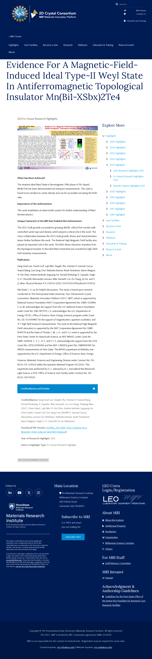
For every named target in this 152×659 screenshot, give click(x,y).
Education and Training (136, 21)
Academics (110, 531)
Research (110, 232)
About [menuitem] (12, 52)
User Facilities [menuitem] (31, 45)
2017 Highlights (117, 209)
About (109, 255)
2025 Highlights (118, 141)
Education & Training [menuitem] (103, 45)
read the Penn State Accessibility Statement (30, 567)
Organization (111, 537)
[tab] (57, 388)
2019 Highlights (117, 197)
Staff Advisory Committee (118, 563)
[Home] (21, 506)
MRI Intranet (141, 10)
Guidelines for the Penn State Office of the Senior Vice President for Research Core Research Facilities (123, 601)
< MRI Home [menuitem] (15, 36)
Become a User (113, 226)
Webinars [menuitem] (82, 45)
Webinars (110, 238)
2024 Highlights (118, 147)
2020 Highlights (118, 191)
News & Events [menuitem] (126, 45)
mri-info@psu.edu (66, 647)
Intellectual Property (115, 526)
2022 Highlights (117, 159)
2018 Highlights (117, 203)
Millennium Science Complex (119, 543)
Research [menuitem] (68, 45)
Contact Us (141, 14)
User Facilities (112, 220)
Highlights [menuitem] (14, 45)
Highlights (111, 136)
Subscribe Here (73, 537)
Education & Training (116, 243)
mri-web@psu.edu (103, 647)
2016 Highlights (117, 214)
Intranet (109, 578)
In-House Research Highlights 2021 (128, 178)
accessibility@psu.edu (14, 560)
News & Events (113, 249)
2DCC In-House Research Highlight (33, 460)
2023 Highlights (118, 153)
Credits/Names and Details (34, 388)
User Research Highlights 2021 (128, 170)
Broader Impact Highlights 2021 (129, 185)
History (109, 549)
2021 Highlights (117, 165)
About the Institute (114, 520)
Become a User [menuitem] (50, 45)
